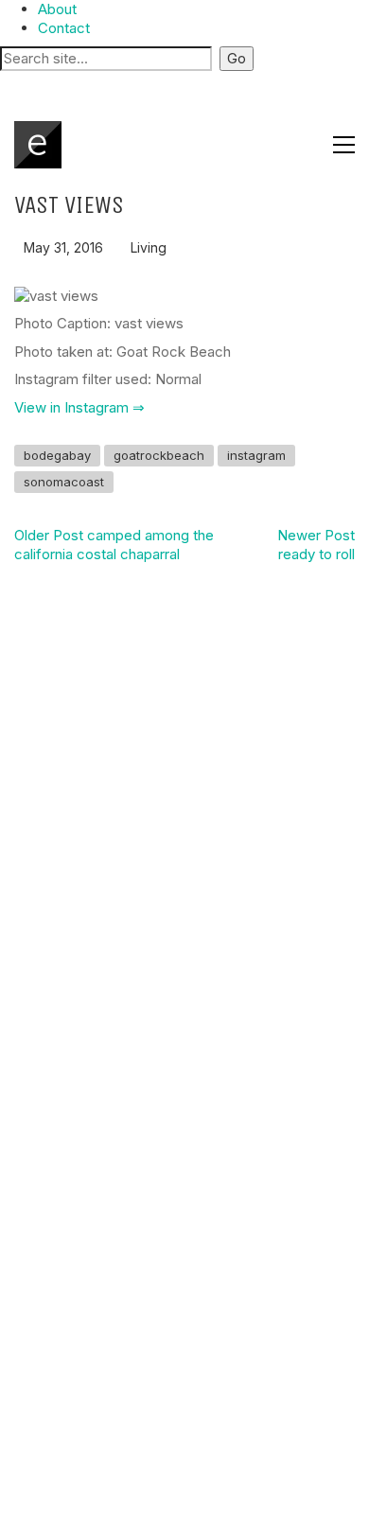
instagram (256, 455)
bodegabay (57, 455)
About (57, 9)
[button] (184, 84)
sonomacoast (64, 481)
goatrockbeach (159, 455)
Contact (64, 28)
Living (149, 247)
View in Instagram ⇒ (79, 407)
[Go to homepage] (38, 144)
